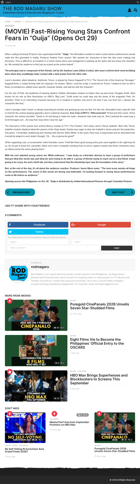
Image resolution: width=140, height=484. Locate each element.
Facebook (39, 224)
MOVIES (9, 25)
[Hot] (9, 371)
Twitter (39, 231)
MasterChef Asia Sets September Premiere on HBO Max (69, 423)
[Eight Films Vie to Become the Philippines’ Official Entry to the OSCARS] (36, 350)
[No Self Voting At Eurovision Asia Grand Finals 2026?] (25, 427)
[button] (129, 10)
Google (102, 224)
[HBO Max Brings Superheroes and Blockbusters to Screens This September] (36, 386)
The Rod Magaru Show (32, 8)
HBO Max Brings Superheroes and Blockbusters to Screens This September (99, 379)
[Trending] (9, 301)
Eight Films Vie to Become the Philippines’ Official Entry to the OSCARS (97, 343)
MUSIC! (15, 445)
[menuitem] (2, 2)
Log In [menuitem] (8, 2)
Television (82, 371)
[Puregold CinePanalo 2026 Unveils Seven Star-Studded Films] (36, 315)
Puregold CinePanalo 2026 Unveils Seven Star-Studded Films (99, 306)
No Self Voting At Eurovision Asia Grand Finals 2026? (24, 450)
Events (8, 445)
